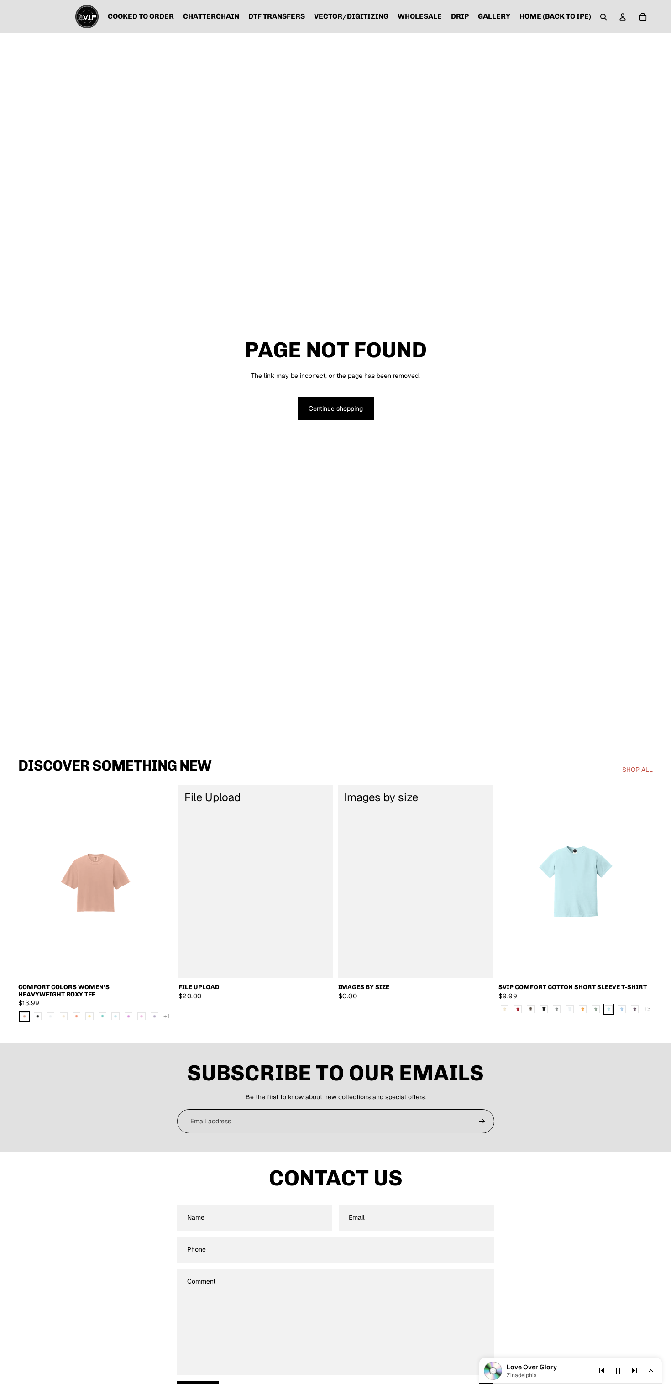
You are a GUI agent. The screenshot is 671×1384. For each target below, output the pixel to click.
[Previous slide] (512, 882)
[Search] (603, 17)
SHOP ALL (637, 769)
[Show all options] (166, 1016)
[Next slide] (639, 882)
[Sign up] (482, 1121)
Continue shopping (336, 408)
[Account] (623, 17)
